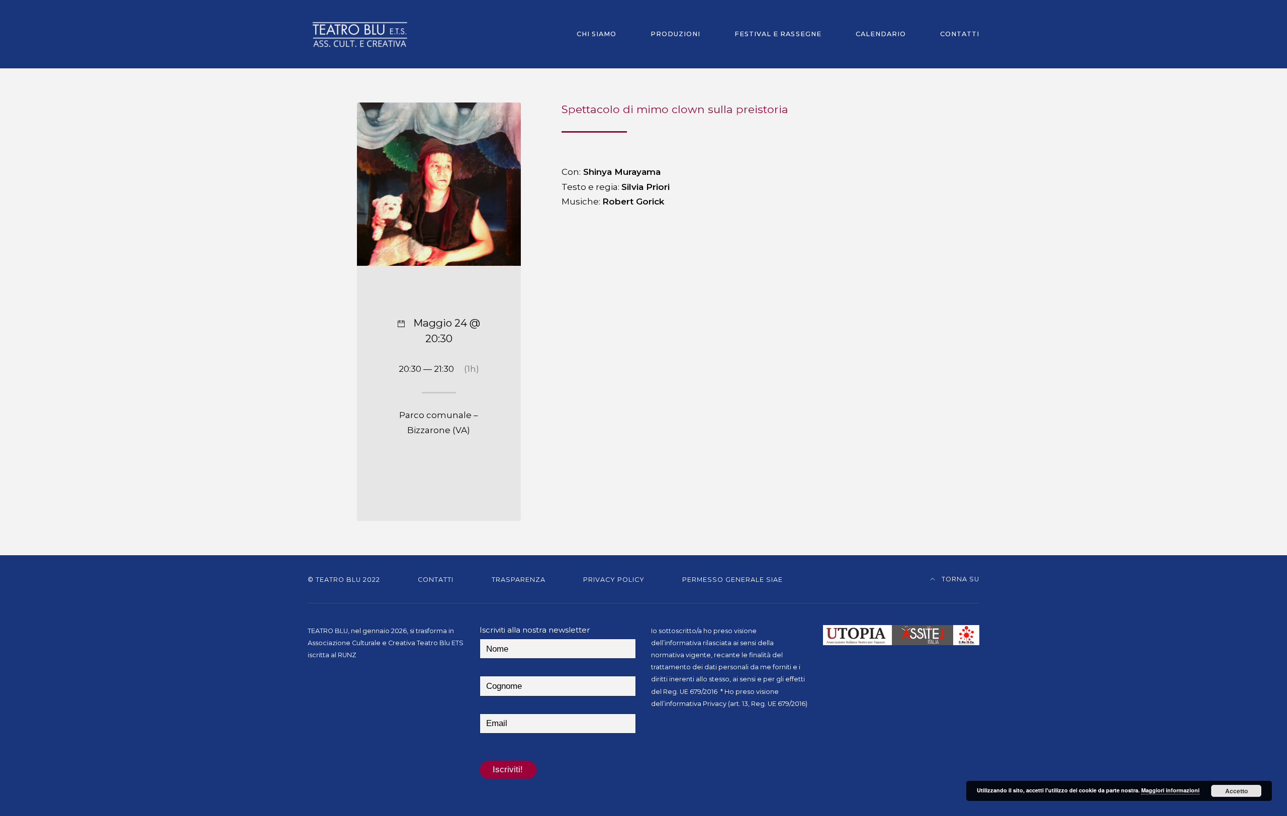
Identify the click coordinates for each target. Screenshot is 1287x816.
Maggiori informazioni (1170, 790)
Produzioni (675, 34)
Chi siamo (596, 34)
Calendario (881, 34)
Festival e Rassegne (777, 34)
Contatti (959, 34)
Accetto (1236, 790)
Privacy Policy (614, 579)
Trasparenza (518, 579)
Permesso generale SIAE (732, 579)
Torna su (959, 579)
